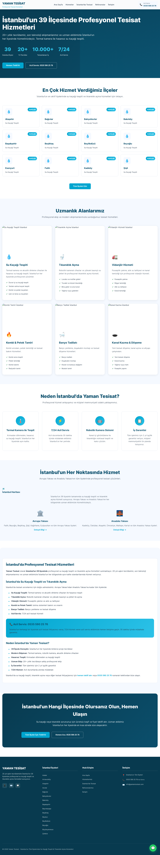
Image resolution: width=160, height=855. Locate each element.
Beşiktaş (45, 813)
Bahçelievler (46, 796)
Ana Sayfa (58, 5)
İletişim (111, 5)
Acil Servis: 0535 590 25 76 (41, 65)
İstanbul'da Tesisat (85, 5)
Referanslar (100, 5)
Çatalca (45, 834)
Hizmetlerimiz (87, 779)
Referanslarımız (87, 788)
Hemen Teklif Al (13, 65)
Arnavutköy (46, 779)
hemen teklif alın (84, 675)
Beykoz (45, 817)
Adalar (44, 775)
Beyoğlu (45, 825)
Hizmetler (70, 5)
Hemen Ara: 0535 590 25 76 (67, 735)
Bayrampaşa (46, 809)
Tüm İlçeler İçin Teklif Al (35, 735)
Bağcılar (45, 792)
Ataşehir (45, 784)
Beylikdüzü (46, 821)
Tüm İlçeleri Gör (80, 186)
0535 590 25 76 (104, 675)
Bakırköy (45, 800)
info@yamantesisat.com (134, 784)
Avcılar (44, 788)
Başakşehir (46, 804)
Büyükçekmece (47, 829)
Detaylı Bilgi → (40, 530)
